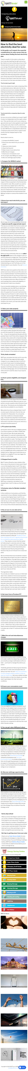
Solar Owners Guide (15, 836)
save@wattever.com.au (14, 1068)
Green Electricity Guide (16, 755)
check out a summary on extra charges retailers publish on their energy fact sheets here (14, 673)
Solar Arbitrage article (18, 801)
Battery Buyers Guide (18, 842)
